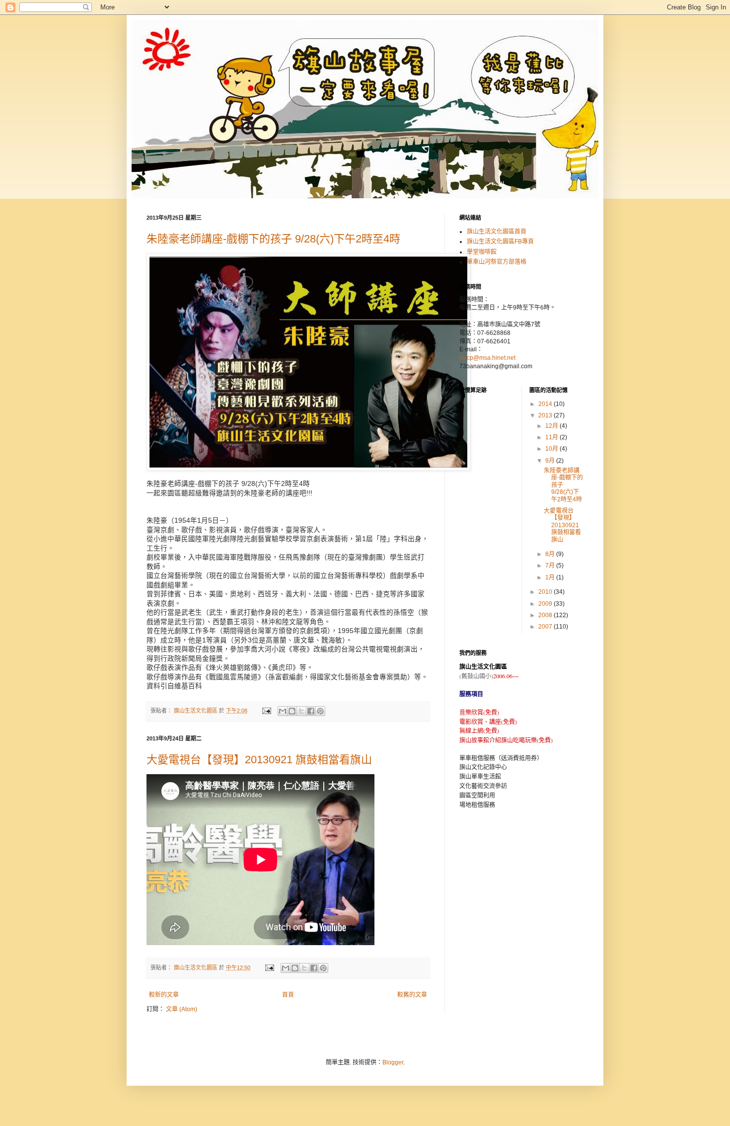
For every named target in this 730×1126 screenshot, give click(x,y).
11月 (552, 437)
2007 (546, 626)
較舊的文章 (412, 994)
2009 (546, 603)
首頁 (288, 994)
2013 (546, 415)
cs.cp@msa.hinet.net (487, 357)
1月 (550, 577)
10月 (552, 448)
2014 (546, 404)
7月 (550, 565)
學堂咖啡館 (482, 251)
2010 (546, 591)
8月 (550, 554)
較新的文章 (164, 994)
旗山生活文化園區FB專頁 (500, 241)
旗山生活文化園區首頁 (496, 231)
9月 (550, 460)
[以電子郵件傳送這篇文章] (283, 711)
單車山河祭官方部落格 (496, 261)
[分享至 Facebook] (311, 711)
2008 (546, 615)
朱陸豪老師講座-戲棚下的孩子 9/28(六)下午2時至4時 (273, 239)
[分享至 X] (301, 711)
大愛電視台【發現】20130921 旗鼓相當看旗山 (259, 759)
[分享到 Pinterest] (320, 711)
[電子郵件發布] (266, 711)
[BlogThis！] (292, 711)
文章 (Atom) (181, 1009)
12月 (552, 425)
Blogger (392, 1062)
